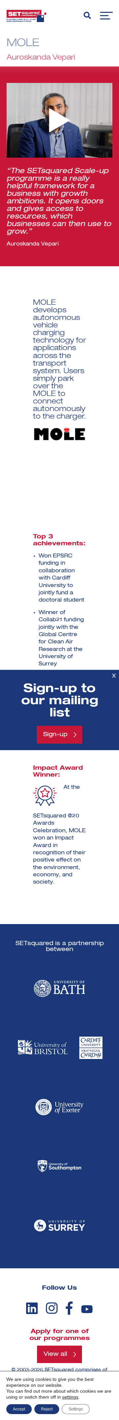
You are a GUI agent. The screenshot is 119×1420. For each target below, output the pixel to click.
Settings (75, 1409)
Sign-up (55, 734)
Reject (47, 1409)
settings (70, 1397)
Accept (19, 1409)
